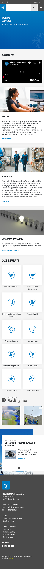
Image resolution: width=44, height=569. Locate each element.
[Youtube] (12, 546)
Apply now (5, 201)
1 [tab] (18, 468)
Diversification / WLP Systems (12, 518)
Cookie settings (8, 537)
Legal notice (7, 529)
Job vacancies (6, 139)
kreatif (11, 559)
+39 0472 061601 (13, 504)
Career (5, 516)
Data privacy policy (9, 532)
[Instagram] (5, 546)
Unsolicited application (9, 250)
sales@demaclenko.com (15, 507)
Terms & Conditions (9, 527)
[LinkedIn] (9, 546)
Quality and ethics (8, 521)
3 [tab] (25, 468)
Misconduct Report (9, 534)
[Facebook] (2, 546)
